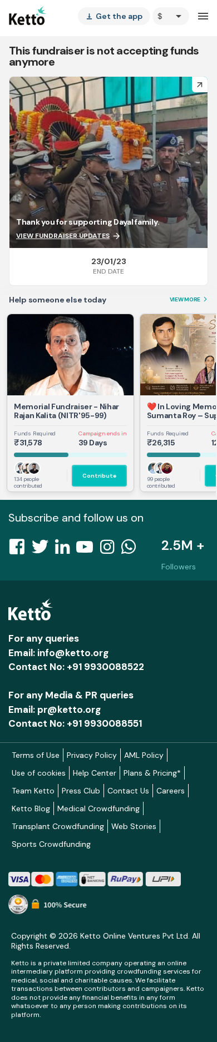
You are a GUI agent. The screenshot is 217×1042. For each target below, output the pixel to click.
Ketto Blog (31, 808)
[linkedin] (65, 549)
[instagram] (110, 549)
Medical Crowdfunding (98, 808)
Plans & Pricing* (152, 773)
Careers (170, 791)
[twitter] (43, 549)
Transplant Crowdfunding (58, 826)
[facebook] (20, 549)
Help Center (94, 773)
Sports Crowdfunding (51, 844)
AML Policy (144, 755)
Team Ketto (33, 791)
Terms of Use (36, 755)
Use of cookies (39, 773)
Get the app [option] (114, 16)
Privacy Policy (92, 755)
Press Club (81, 791)
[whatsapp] (131, 549)
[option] (170, 16)
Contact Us (128, 791)
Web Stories (133, 826)
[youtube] (88, 549)
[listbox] (114, 16)
